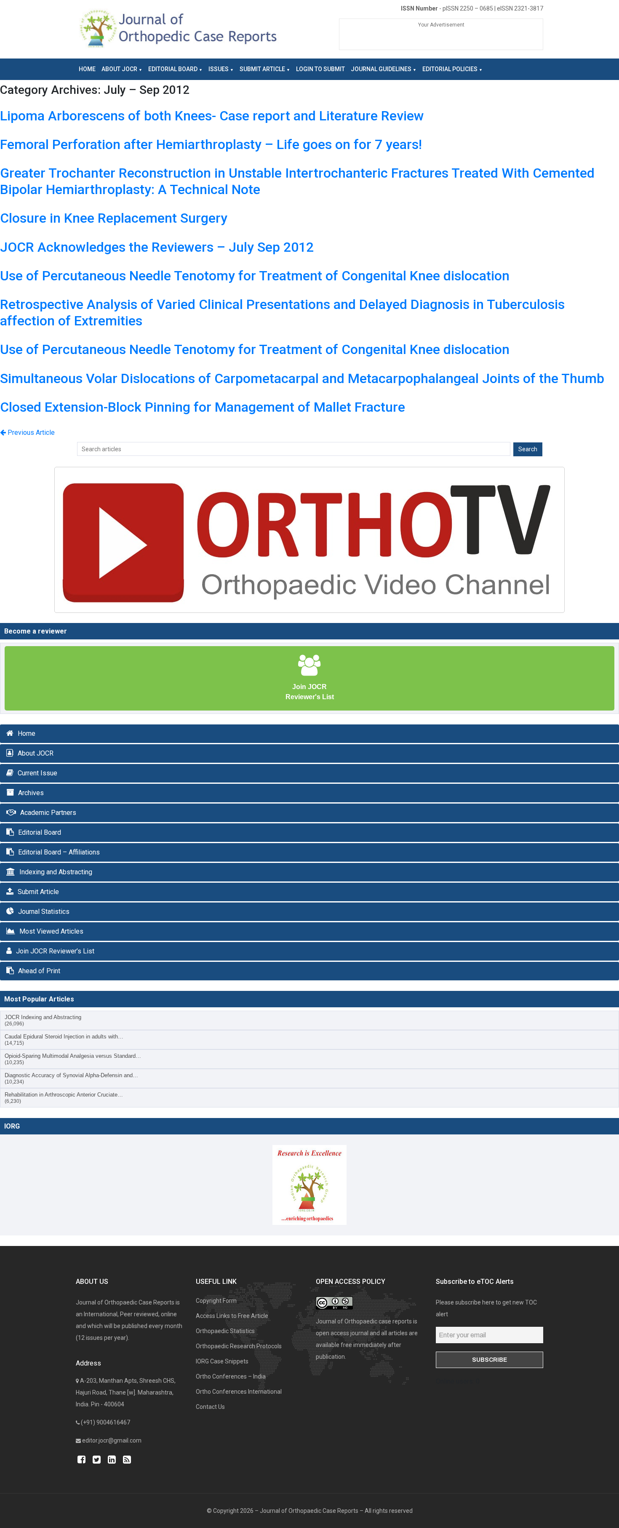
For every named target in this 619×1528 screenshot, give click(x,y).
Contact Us (210, 1406)
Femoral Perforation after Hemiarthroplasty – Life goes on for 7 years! (211, 144)
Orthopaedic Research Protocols (239, 1346)
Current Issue (37, 773)
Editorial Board (172, 69)
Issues (218, 69)
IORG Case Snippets (222, 1361)
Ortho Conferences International (239, 1391)
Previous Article (30, 433)
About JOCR (119, 69)
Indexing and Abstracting (55, 872)
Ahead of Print (39, 971)
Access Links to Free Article (232, 1315)
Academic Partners (48, 813)
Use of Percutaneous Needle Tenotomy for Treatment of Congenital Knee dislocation (255, 276)
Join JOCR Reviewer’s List (55, 951)
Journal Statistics (43, 912)
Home (87, 69)
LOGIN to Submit (320, 69)
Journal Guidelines (381, 69)
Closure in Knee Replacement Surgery (113, 218)
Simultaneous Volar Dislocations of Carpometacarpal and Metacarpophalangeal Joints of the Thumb (302, 378)
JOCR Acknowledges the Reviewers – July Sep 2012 (157, 247)
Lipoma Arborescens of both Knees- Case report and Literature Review (212, 116)
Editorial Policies (450, 69)
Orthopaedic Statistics (225, 1331)
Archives (31, 793)
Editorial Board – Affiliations (59, 852)
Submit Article (262, 69)
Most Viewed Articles (51, 931)
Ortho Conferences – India (231, 1376)
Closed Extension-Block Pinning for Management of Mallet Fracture (202, 407)
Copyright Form (216, 1300)
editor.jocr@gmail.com (111, 1440)
